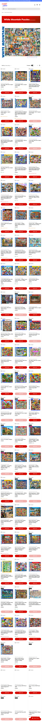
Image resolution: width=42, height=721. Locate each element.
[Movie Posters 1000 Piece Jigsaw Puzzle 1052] (35, 404)
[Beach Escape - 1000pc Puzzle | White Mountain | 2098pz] (35, 457)
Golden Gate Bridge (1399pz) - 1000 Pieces (35, 713)
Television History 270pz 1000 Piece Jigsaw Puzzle (7, 335)
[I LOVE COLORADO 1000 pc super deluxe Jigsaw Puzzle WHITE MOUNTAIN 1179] (7, 188)
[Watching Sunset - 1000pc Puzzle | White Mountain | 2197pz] (35, 484)
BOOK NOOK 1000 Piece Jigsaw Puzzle (6, 308)
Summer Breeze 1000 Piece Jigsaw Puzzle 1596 (6, 713)
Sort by (3, 65)
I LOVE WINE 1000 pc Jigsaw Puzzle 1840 (21, 85)
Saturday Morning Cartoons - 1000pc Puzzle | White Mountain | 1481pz (7, 494)
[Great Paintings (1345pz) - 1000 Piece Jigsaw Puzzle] (35, 188)
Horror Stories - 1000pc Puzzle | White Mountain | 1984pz (20, 224)
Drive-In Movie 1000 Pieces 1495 (34, 686)
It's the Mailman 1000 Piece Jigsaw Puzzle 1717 (6, 686)
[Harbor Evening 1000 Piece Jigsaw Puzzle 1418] (21, 188)
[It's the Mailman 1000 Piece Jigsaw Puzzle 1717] (7, 677)
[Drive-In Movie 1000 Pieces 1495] (35, 677)
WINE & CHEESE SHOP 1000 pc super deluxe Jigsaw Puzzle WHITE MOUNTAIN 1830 (20, 604)
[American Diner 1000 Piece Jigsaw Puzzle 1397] (21, 325)
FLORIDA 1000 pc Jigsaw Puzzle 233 (34, 659)
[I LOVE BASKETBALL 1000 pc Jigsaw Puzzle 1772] (21, 132)
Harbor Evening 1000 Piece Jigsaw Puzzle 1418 (20, 197)
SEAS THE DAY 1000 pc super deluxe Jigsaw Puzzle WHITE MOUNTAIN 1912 (35, 251)
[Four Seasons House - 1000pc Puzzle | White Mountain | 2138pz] (21, 484)
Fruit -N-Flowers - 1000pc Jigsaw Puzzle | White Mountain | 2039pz (6, 548)
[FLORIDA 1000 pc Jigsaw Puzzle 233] (35, 650)
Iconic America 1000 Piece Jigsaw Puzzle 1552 (20, 440)
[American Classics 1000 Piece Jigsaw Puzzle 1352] (21, 352)
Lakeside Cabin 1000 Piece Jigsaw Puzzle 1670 (34, 335)
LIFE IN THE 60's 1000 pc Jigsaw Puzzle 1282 (34, 280)
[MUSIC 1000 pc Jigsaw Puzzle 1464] (7, 103)
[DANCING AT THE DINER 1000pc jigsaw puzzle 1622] (21, 299)
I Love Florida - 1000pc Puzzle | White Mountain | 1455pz (21, 280)
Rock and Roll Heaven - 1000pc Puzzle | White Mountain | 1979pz (19, 659)
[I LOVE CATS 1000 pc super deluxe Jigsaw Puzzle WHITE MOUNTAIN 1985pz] (21, 567)
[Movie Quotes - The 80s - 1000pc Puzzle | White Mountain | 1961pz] (7, 650)
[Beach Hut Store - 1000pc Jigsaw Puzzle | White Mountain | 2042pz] (21, 539)
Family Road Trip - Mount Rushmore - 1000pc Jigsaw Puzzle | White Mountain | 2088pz (6, 252)
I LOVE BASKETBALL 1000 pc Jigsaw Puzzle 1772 (21, 141)
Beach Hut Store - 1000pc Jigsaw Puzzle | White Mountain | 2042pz (20, 548)
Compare (29, 65)
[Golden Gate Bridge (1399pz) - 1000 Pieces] (35, 703)
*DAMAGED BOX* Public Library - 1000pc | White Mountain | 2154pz (34, 440)
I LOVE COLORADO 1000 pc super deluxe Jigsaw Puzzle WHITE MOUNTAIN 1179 (6, 197)
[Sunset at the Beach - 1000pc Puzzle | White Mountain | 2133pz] (7, 512)
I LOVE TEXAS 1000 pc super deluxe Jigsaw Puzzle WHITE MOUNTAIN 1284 (7, 632)
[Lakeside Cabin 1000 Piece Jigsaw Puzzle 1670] (35, 325)
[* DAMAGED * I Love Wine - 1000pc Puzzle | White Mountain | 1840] (7, 457)
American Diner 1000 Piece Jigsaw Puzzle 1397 (20, 335)
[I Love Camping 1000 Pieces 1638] (21, 677)
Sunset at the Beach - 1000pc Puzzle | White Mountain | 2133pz (7, 521)
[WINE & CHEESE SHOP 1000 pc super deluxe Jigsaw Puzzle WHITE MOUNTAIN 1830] (21, 594)
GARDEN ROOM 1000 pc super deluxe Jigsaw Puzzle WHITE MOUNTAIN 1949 (20, 251)
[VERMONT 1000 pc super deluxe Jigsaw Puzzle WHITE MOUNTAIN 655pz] (7, 567)
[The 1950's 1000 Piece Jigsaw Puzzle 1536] (35, 352)
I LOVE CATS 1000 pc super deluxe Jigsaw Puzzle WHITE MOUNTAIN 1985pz (21, 576)
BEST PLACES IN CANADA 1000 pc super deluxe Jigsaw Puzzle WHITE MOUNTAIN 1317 (21, 169)
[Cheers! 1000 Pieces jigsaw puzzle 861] (7, 215)
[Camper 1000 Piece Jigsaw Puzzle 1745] (7, 378)
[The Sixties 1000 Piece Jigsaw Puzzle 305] (7, 76)
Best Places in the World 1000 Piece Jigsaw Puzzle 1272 (21, 387)
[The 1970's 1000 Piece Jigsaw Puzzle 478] (7, 159)
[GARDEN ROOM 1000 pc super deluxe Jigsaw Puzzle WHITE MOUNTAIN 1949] (21, 242)
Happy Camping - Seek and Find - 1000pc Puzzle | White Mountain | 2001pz (20, 466)
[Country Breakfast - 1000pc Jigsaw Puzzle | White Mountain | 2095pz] (35, 539)
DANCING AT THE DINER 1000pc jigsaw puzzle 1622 (20, 308)
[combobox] (21, 9)
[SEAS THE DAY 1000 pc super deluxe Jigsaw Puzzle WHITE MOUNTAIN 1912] (35, 242)
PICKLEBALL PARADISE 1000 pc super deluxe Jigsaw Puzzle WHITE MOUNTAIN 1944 (7, 604)
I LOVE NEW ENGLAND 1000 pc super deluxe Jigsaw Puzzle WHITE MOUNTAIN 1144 (7, 281)
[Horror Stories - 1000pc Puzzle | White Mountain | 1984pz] (21, 215)
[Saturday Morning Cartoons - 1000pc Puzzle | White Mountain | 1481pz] (7, 484)
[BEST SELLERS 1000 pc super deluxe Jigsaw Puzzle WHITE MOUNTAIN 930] (7, 132)
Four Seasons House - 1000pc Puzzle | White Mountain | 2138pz (21, 494)
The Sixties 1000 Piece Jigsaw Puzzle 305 (7, 85)
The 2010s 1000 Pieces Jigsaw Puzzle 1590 (21, 414)
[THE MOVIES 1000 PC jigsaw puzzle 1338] (35, 103)
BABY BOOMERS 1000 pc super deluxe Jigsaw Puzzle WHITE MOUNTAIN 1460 (34, 168)
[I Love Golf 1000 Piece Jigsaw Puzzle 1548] (35, 132)
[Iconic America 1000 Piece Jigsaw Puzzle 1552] (21, 431)
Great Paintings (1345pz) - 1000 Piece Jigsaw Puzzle (34, 197)
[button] (37, 5)
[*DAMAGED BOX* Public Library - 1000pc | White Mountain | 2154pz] (35, 431)
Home (3, 12)
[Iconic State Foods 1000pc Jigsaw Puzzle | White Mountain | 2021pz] (21, 512)
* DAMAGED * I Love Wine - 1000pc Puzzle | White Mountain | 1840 (6, 466)
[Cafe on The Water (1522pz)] (7, 431)
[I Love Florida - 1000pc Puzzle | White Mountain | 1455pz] (21, 271)
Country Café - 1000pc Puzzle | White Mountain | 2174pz (35, 224)
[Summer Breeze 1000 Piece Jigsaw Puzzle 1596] (7, 703)
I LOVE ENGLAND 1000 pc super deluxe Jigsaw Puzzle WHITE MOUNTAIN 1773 (20, 632)
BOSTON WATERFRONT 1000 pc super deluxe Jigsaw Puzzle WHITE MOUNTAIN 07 (35, 603)
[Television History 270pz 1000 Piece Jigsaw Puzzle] (7, 325)
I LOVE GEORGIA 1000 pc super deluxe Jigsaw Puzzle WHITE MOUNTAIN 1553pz (34, 576)
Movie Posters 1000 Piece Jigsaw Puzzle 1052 (34, 414)
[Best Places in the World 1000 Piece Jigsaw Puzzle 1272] (21, 378)
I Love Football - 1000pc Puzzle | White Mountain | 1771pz (34, 632)
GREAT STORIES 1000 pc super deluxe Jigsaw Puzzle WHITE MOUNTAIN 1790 (34, 85)
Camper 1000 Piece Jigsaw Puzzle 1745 (6, 387)
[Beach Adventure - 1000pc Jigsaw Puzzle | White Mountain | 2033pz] (35, 512)
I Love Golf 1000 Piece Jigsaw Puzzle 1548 (35, 141)
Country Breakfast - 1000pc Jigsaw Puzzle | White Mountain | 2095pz (34, 548)
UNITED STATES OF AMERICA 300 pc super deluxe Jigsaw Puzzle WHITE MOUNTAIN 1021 (21, 113)
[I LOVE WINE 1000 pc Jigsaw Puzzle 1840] (21, 76)
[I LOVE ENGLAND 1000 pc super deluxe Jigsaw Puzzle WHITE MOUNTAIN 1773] (21, 622)
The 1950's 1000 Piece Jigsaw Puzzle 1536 (35, 361)
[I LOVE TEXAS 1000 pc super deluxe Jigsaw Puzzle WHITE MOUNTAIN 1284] (7, 622)
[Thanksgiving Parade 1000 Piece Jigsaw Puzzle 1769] (7, 404)
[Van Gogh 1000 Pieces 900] (21, 703)
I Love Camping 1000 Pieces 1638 (20, 686)
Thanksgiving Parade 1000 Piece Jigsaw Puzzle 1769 (6, 414)
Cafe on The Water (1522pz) (6, 439)
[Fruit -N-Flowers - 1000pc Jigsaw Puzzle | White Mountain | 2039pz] (7, 539)
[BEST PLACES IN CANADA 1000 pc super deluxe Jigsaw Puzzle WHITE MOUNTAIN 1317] (21, 159)
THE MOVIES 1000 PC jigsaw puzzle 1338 (35, 112)
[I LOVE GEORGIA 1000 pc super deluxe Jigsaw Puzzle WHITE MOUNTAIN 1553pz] (35, 567)
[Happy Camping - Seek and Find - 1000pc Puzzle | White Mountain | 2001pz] (21, 457)
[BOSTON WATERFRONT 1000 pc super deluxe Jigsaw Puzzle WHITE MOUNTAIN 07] (35, 594)
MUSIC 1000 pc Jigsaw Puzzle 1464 (5, 112)
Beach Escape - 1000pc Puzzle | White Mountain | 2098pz (34, 466)
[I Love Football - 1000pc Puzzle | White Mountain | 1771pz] (35, 622)
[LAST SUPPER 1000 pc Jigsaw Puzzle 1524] (35, 299)
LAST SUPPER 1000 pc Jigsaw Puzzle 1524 (35, 308)
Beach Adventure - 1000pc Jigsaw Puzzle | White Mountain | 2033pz (34, 521)
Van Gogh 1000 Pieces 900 (20, 712)
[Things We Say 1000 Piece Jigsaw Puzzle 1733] (7, 352)
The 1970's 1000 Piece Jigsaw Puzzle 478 (7, 168)
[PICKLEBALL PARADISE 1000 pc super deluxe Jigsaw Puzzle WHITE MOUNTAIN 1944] (7, 594)
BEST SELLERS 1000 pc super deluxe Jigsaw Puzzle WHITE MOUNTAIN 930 (7, 141)
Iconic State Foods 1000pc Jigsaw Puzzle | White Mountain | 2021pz (20, 521)
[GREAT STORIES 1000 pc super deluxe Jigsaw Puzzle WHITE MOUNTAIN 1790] (35, 76)
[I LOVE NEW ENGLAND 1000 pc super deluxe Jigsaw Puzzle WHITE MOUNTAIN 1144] (7, 271)
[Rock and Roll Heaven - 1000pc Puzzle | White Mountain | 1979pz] (21, 650)
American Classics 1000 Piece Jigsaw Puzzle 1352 (21, 361)
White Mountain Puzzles (8, 12)
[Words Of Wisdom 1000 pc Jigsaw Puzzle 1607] (35, 378)
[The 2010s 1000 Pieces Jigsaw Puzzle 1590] (21, 404)
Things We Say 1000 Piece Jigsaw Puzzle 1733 (6, 361)
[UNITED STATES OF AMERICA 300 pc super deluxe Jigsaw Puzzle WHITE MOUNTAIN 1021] (21, 103)
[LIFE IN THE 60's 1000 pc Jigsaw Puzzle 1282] (35, 271)
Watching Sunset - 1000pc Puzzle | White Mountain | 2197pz (34, 494)
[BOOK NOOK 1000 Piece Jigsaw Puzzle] (7, 299)
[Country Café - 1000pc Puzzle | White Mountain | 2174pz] (35, 215)
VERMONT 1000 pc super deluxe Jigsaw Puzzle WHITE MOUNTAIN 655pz (7, 576)
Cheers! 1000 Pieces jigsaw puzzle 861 (6, 224)
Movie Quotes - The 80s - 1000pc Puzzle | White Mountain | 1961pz (6, 659)
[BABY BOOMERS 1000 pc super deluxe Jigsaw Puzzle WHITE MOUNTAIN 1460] (35, 159)
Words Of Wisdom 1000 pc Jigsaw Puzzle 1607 (34, 387)
